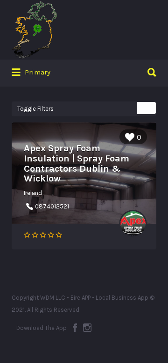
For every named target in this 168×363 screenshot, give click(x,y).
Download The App (41, 327)
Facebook (75, 327)
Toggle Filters (35, 108)
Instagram (87, 327)
